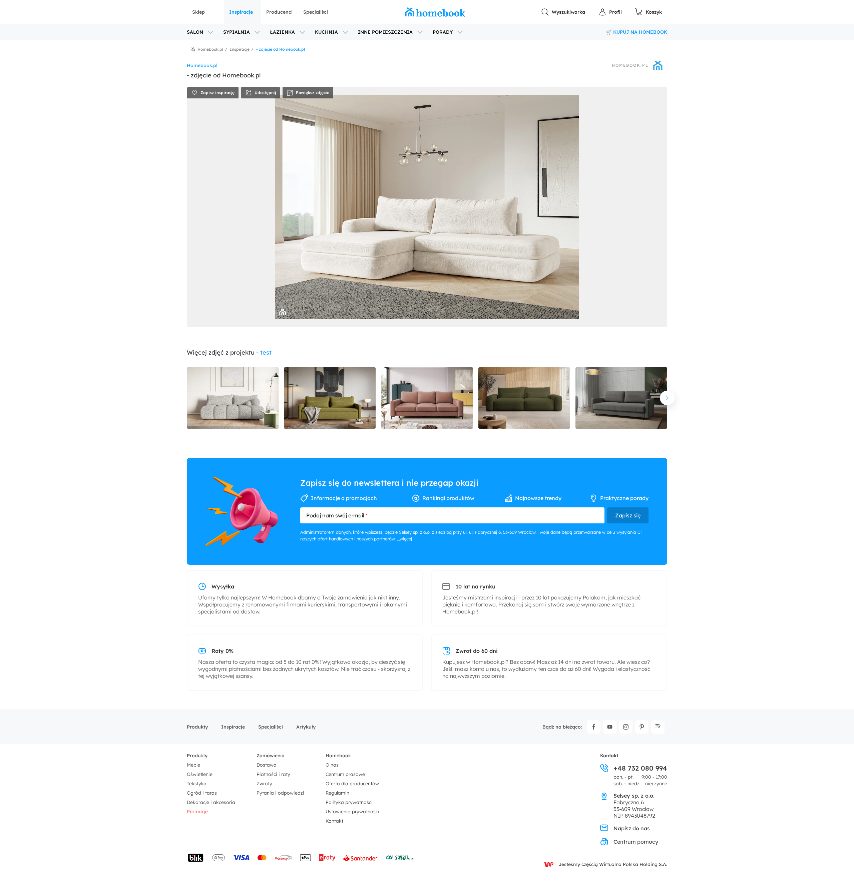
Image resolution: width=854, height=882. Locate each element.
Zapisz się (627, 515)
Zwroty (264, 784)
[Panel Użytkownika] (610, 12)
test (266, 352)
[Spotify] (658, 727)
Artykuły (306, 727)
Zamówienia (271, 756)
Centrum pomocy (635, 841)
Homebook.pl (630, 65)
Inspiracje (241, 12)
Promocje (197, 812)
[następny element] (667, 398)
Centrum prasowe (345, 774)
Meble (193, 765)
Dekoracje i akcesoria (211, 802)
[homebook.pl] (435, 12)
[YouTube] (609, 727)
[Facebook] (593, 727)
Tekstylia (196, 784)
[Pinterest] (642, 727)
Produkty (197, 727)
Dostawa (267, 765)
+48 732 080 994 (640, 768)
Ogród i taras (202, 793)
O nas (332, 765)
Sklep (198, 12)
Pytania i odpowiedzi (280, 793)
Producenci (279, 12)
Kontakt (334, 821)
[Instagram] (625, 727)
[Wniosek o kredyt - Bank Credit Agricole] (400, 857)
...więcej (404, 538)
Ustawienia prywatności (352, 812)
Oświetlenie (199, 774)
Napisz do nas (631, 828)
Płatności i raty (273, 774)
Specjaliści (315, 12)
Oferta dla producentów (352, 784)
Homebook (338, 756)
